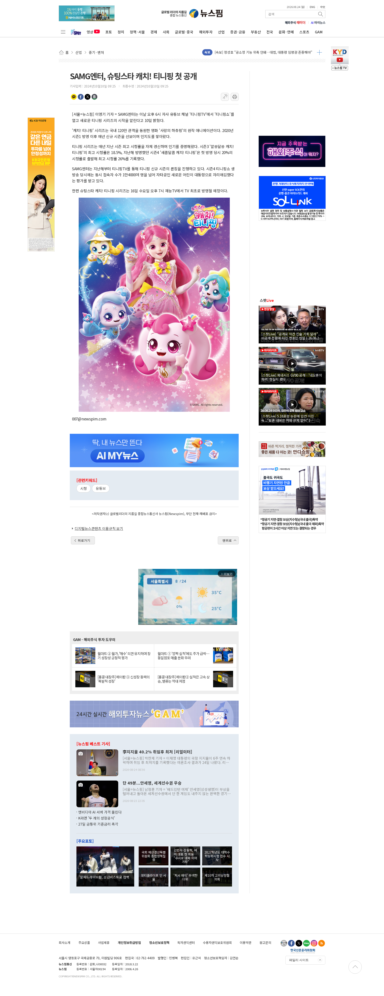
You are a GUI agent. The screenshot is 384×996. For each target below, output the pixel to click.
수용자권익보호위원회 (217, 942)
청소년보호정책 (159, 942)
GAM (319, 31)
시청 (83, 488)
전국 (269, 31)
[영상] (292, 324)
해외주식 (295, 22)
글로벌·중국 (184, 31)
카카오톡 (74, 97)
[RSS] (321, 943)
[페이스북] (291, 943)
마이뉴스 (318, 22)
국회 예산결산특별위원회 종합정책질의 (154, 856)
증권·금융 (237, 31)
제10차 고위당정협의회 (217, 877)
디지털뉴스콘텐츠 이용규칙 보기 (99, 528)
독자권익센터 (186, 942)
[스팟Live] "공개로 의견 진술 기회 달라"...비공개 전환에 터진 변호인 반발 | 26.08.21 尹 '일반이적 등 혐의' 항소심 (291, 336)
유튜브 (101, 488)
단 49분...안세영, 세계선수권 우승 (152, 783)
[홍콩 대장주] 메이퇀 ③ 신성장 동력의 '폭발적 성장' (124, 679)
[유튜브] (283, 943)
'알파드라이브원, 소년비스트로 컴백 (104, 877)
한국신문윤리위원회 (302, 950)
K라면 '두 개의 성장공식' (96, 817)
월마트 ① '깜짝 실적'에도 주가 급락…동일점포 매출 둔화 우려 (183, 655)
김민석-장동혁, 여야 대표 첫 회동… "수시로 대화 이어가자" (185, 856)
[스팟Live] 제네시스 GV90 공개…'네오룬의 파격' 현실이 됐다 (291, 377)
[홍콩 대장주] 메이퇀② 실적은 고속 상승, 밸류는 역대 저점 (184, 679)
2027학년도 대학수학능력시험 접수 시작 (217, 856)
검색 (320, 14)
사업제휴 (104, 942)
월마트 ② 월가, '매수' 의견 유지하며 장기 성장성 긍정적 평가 (124, 655)
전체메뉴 (63, 32)
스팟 (267, 300)
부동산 (256, 31)
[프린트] (235, 97)
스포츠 (304, 31)
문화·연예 (286, 31)
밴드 (94, 97)
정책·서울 (137, 31)
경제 (153, 31)
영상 (90, 31)
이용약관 (245, 942)
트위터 (87, 97)
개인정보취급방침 (129, 942)
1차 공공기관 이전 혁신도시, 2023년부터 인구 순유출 (252, 54)
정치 (121, 31)
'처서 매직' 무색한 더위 (185, 877)
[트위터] (299, 943)
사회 (166, 31)
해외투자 (205, 31)
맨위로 (227, 540)
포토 (108, 31)
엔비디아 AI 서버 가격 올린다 (100, 811)
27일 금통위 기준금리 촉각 (98, 824)
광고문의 (265, 942)
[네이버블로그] (306, 943)
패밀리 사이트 (299, 960)
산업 (221, 31)
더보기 (319, 52)
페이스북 (81, 97)
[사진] (97, 762)
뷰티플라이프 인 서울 (153, 877)
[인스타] (314, 943)
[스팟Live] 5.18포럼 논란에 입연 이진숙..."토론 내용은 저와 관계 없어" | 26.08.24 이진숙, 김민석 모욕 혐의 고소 (288, 418)
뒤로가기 (84, 540)
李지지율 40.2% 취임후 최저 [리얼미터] (157, 751)
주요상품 (84, 942)
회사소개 (64, 942)
